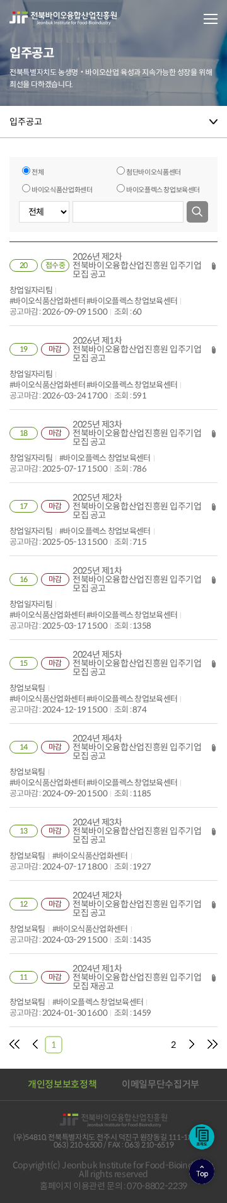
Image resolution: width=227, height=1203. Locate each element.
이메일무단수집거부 (160, 1084)
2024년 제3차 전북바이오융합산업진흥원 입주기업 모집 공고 (137, 831)
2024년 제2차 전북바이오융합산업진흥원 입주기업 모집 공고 (137, 904)
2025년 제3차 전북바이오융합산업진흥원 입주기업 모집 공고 (137, 433)
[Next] (191, 1045)
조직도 (201, 1136)
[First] (14, 1045)
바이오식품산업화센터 (62, 189)
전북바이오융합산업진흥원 (63, 18)
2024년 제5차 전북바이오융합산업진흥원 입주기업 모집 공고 (137, 663)
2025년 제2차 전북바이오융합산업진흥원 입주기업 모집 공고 (137, 506)
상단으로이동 (201, 1171)
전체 (38, 172)
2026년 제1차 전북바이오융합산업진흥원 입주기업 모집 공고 (137, 349)
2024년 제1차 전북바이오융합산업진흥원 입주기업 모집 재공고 (137, 977)
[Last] (212, 1045)
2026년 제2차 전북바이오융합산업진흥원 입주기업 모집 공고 (137, 265)
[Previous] (35, 1045)
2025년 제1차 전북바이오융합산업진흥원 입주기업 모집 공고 (137, 579)
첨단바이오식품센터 (153, 172)
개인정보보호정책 (62, 1084)
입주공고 (25, 121)
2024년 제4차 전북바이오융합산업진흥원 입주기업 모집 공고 (137, 747)
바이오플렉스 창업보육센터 (163, 189)
